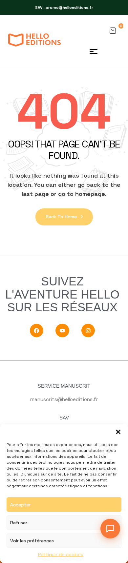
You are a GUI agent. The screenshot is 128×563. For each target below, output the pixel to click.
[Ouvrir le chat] (110, 528)
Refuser (18, 523)
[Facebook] (37, 331)
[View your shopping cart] (112, 30)
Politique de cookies (60, 554)
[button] (118, 432)
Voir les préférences (32, 541)
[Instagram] (88, 331)
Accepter (20, 505)
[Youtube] (62, 331)
